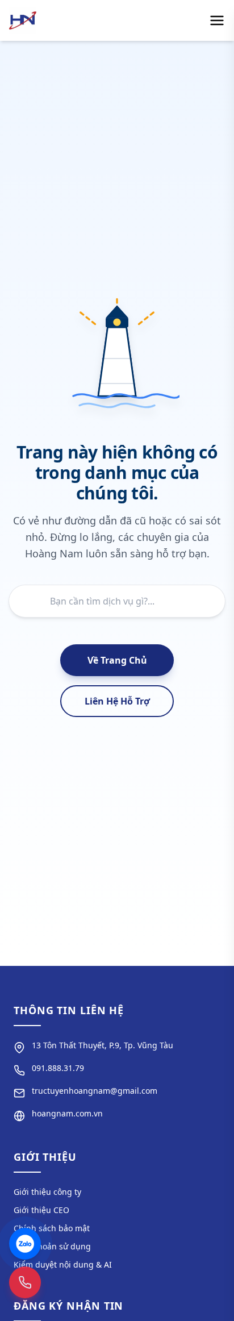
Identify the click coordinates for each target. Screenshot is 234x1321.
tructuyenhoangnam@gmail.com (94, 1090)
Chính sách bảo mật (52, 1228)
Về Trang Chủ (117, 660)
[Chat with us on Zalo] (25, 1244)
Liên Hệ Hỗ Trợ (117, 701)
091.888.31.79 (58, 1067)
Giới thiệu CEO (41, 1210)
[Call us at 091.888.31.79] (25, 1282)
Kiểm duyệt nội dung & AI (63, 1264)
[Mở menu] (217, 20)
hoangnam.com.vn (67, 1113)
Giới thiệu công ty (47, 1191)
